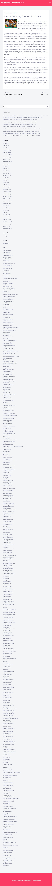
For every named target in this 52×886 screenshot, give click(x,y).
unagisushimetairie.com (8, 299)
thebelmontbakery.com (8, 285)
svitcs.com (5, 661)
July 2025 (5, 166)
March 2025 (5, 171)
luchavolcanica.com (7, 625)
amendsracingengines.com (8, 721)
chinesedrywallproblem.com (9, 614)
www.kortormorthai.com (8, 723)
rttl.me (4, 853)
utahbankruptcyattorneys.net (9, 381)
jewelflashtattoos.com (8, 301)
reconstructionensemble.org (9, 622)
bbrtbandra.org (6, 304)
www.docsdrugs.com (7, 734)
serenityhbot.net (6, 702)
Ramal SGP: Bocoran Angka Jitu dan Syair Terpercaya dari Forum (17, 133)
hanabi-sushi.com (6, 759)
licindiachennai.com (7, 257)
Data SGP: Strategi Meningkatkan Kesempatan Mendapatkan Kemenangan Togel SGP (22, 115)
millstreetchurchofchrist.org (9, 819)
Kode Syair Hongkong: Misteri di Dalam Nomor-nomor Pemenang (17, 135)
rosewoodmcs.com (7, 767)
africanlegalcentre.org (8, 539)
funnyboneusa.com (7, 619)
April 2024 (5, 184)
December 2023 (6, 194)
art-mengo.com (6, 580)
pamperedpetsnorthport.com (9, 405)
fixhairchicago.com (7, 655)
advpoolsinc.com (6, 646)
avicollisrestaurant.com (8, 640)
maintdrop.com (6, 311)
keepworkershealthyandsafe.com (10, 294)
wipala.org (5, 474)
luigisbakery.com (6, 757)
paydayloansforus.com (8, 283)
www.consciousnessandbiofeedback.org (11, 772)
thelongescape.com (7, 586)
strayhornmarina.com (7, 518)
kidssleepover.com (7, 280)
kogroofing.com (6, 315)
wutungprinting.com (7, 599)
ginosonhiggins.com (7, 598)
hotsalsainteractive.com (8, 262)
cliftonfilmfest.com (7, 374)
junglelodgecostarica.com (8, 589)
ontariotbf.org (6, 291)
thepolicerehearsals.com (8, 506)
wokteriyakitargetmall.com (9, 433)
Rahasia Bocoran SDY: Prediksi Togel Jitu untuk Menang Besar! (17, 131)
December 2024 (6, 173)
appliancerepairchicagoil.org (9, 289)
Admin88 (16, 13)
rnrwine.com (5, 839)
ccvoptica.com (6, 754)
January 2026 (6, 152)
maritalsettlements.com (8, 601)
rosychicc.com (6, 477)
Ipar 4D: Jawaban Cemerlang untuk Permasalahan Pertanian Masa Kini (18, 129)
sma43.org (5, 746)
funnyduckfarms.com (7, 829)
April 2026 (5, 145)
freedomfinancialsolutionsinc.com (10, 718)
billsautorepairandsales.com (9, 805)
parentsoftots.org (7, 684)
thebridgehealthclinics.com (9, 679)
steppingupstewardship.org (9, 752)
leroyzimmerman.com (7, 834)
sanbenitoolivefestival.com (9, 488)
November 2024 (6, 175)
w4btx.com (5, 417)
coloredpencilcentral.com (8, 373)
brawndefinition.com (7, 521)
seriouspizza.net (6, 663)
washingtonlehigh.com (8, 756)
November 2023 (6, 196)
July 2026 (5, 143)
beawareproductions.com (8, 557)
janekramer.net (6, 576)
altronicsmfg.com (7, 275)
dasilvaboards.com (7, 514)
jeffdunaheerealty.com (8, 715)
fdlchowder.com (6, 738)
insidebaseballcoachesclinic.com (10, 816)
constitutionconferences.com (9, 658)
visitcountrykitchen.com (8, 593)
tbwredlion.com (6, 803)
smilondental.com (7, 421)
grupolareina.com (6, 338)
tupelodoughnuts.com (8, 408)
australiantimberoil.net (8, 348)
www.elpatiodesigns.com (8, 790)
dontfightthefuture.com (8, 369)
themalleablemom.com (8, 568)
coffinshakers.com (7, 562)
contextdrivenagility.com (8, 558)
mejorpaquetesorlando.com (9, 413)
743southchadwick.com (8, 364)
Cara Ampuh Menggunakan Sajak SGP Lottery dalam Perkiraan (16, 124)
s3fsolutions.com (7, 360)
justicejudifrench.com (7, 565)
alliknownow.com (7, 508)
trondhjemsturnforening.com (9, 800)
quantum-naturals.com (8, 806)
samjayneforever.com (7, 811)
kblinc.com (5, 402)
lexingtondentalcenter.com (9, 434)
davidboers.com (6, 690)
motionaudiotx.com (7, 852)
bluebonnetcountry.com (8, 306)
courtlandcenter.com (7, 637)
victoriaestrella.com (7, 633)
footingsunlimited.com (8, 731)
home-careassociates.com (8, 465)
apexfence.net (6, 865)
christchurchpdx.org (7, 527)
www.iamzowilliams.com (8, 774)
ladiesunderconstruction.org (9, 345)
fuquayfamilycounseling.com (9, 842)
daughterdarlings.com (7, 258)
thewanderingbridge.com (8, 567)
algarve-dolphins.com (7, 594)
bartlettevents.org (7, 335)
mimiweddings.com (7, 857)
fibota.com (5, 793)
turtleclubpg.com (6, 630)
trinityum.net (6, 780)
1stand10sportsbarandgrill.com (10, 415)
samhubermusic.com (7, 863)
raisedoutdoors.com (7, 377)
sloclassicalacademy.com (8, 513)
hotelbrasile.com (6, 332)
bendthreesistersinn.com (8, 615)
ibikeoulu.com (6, 560)
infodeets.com (6, 260)
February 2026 (6, 150)
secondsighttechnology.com (9, 426)
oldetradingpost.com (7, 343)
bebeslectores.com (7, 346)
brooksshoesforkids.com (8, 671)
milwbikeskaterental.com (8, 602)
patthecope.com (6, 659)
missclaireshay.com (7, 250)
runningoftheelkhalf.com (8, 713)
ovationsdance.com (7, 449)
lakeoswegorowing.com (8, 840)
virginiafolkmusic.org (7, 448)
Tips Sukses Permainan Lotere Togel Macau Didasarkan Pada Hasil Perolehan (20, 117)
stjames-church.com (7, 550)
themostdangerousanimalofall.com (11, 505)
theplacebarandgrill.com (8, 643)
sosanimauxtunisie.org (8, 314)
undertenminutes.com (8, 268)
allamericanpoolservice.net (9, 441)
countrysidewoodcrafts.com (9, 288)
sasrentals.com (6, 425)
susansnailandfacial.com (8, 705)
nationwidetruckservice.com (9, 628)
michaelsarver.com (7, 428)
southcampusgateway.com (9, 324)
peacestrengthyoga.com (8, 717)
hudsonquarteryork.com (8, 792)
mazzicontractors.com (8, 782)
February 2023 (6, 217)
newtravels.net (6, 281)
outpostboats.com (7, 479)
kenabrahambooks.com (8, 529)
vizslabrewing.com (7, 395)
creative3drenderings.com (8, 686)
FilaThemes (38, 880)
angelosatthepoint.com (8, 648)
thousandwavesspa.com (8, 635)
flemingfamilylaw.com (8, 837)
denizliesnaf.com (6, 656)
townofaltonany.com (7, 606)
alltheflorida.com (6, 814)
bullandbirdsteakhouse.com (9, 741)
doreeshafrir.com (6, 554)
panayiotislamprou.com (8, 322)
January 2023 (6, 219)
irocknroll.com (6, 382)
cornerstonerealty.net (8, 770)
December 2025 (6, 154)
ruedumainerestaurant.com (9, 544)
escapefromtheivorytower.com (10, 363)
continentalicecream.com (8, 523)
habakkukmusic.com (7, 699)
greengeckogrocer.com (8, 430)
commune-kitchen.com (8, 531)
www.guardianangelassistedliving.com (11, 798)
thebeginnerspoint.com (8, 495)
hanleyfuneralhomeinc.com (9, 412)
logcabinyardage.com (7, 689)
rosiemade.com (6, 407)
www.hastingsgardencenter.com (10, 775)
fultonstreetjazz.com (8, 333)
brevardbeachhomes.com (8, 361)
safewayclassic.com (7, 286)
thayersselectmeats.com (8, 673)
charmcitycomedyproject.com (9, 555)
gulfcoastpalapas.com (8, 677)
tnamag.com (5, 669)
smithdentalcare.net (7, 860)
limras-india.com (6, 252)
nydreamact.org (6, 298)
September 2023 (6, 201)
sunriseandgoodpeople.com (9, 612)
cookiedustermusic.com (8, 620)
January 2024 (6, 191)
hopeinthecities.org (7, 482)
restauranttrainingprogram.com (10, 439)
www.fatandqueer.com (8, 725)
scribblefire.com (6, 462)
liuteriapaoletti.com (7, 611)
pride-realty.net (6, 823)
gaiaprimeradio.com (7, 581)
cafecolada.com (6, 492)
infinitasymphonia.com (8, 537)
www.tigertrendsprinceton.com (10, 708)
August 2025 (6, 164)
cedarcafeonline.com (7, 265)
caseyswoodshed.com (7, 653)
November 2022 (6, 224)
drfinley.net (5, 836)
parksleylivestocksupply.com (9, 469)
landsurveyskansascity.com (9, 728)
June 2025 (5, 168)
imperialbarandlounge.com (9, 376)
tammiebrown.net (7, 583)
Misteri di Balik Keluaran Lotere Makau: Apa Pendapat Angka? (16, 119)
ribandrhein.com (6, 451)
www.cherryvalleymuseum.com (10, 340)
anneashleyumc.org (7, 726)
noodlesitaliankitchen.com (9, 296)
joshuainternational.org (8, 703)
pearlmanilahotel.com (8, 309)
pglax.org (5, 607)
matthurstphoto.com (7, 813)
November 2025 (6, 157)
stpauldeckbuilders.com (8, 730)
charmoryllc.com (6, 500)
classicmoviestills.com (8, 490)
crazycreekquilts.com (7, 524)
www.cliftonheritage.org (8, 744)
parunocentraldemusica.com (9, 796)
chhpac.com (5, 849)
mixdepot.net (6, 765)
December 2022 (6, 221)
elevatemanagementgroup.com (10, 832)
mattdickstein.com (7, 694)
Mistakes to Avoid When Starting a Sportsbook (13, 94)
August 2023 (6, 203)
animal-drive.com (6, 668)
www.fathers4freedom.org (9, 710)
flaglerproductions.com (8, 519)
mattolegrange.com (7, 588)
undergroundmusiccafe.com (9, 862)
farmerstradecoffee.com (8, 687)
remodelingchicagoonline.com (9, 748)
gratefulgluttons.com (8, 483)
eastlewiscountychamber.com (9, 509)
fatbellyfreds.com (7, 788)
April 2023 (5, 212)
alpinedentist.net (6, 317)
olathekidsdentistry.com (8, 410)
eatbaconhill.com (6, 276)
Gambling (11, 87)
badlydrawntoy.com (7, 695)
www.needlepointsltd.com (9, 739)
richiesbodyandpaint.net (8, 255)
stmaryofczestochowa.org (9, 563)
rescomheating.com (7, 855)
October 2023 (6, 198)
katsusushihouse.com (7, 540)
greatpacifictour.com (7, 632)
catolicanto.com (6, 454)
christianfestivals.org (7, 591)
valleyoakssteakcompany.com (9, 651)
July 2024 (5, 177)
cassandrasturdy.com (7, 487)
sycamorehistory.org (7, 769)
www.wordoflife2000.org (8, 384)
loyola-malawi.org (7, 475)
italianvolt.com (6, 392)
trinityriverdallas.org (7, 457)
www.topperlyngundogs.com (9, 712)
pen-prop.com (6, 707)
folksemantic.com (7, 389)
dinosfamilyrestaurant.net (8, 350)
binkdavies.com (6, 526)
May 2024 (5, 182)
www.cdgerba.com (7, 795)
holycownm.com (6, 627)
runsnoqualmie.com (7, 733)
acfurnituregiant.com (7, 267)
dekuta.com (5, 762)
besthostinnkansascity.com (9, 858)
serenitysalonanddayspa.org (9, 263)
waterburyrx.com (6, 645)
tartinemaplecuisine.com (8, 575)
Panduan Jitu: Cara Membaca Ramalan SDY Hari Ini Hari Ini (16, 126)
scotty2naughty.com (7, 552)
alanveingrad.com (7, 596)
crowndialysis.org (6, 438)
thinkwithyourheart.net (8, 379)
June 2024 (5, 180)
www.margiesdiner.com (8, 736)
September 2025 (6, 161)
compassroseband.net (8, 664)
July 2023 (5, 205)
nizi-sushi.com (6, 578)
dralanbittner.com (7, 397)
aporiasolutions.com (7, 674)
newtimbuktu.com (7, 273)
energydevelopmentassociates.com (11, 356)
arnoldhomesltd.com (7, 371)
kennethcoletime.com (8, 570)
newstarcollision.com (7, 423)
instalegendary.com (7, 293)
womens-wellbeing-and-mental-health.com (13, 446)
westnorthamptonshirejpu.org (9, 330)
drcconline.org (6, 642)
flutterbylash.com (7, 826)
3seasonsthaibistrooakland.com (10, 461)
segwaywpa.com (6, 676)
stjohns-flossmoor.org (8, 617)
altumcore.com (6, 666)
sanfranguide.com (7, 498)
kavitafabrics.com (7, 624)
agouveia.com (6, 844)
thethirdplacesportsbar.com (9, 783)
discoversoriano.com (7, 493)
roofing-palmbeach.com (8, 368)
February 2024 (6, 189)
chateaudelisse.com (7, 325)
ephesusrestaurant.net (8, 785)
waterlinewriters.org (7, 681)
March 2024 (5, 187)
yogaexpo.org (6, 464)
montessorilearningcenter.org (9, 808)
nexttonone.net (6, 700)
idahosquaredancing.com (8, 386)
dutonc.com (5, 584)
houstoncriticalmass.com (8, 503)
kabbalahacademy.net (7, 420)
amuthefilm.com (6, 532)
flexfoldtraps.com (7, 720)
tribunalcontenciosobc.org (8, 511)
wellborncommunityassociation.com (11, 327)
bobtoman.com (6, 312)
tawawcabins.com (7, 387)
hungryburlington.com (7, 571)
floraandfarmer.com (7, 358)
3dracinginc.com (6, 501)
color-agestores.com (7, 472)
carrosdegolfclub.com (8, 355)
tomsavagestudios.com (8, 444)
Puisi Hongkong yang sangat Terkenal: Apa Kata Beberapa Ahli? (17, 122)
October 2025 (6, 159)
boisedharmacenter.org (8, 470)
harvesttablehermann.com (9, 353)
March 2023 (5, 214)
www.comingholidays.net (8, 496)
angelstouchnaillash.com (8, 418)
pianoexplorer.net (7, 777)
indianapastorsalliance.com (9, 650)
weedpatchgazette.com (8, 400)
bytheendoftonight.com (8, 480)
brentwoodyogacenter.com (9, 749)
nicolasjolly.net (6, 536)
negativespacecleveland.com (9, 609)
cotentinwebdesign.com (8, 342)
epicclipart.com (6, 307)
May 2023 (5, 210)
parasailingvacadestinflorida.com (10, 821)
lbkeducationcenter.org (8, 456)
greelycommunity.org (7, 542)
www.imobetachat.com (8, 692)
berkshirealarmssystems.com (9, 394)
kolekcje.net (5, 452)
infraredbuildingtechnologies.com (10, 351)
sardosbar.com (6, 390)
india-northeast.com (7, 366)
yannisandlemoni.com (7, 399)
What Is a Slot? (44, 93)
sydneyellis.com (6, 436)
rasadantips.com (6, 271)
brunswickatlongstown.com (12, 2)
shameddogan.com (7, 682)
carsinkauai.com (6, 818)
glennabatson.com (7, 516)
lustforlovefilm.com (7, 534)
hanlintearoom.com (7, 827)
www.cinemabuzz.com (8, 764)
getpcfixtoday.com (7, 302)
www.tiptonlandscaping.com (9, 751)
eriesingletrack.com (7, 404)
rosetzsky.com (6, 545)
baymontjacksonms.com (8, 604)
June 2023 (5, 207)
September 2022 (6, 228)
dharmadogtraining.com (8, 850)
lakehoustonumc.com (7, 697)
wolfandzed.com (6, 761)
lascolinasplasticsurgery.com (9, 743)
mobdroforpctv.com (7, 485)
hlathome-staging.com (8, 431)
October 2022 (6, 226)
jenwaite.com (6, 831)
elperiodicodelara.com (8, 254)
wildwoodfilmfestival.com (9, 329)
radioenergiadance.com (8, 319)
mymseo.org (5, 847)
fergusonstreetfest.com (8, 809)
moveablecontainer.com (8, 337)
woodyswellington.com (8, 787)
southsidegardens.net (7, 778)
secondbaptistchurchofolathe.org (10, 845)
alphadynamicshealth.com (8, 824)
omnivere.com (6, 270)
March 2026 (5, 147)
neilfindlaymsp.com (7, 638)
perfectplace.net (6, 459)
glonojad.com (6, 547)
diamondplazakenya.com (8, 801)
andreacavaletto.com (7, 467)
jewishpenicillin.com (7, 443)
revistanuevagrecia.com (8, 549)
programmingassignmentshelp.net (10, 278)
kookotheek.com (6, 320)
